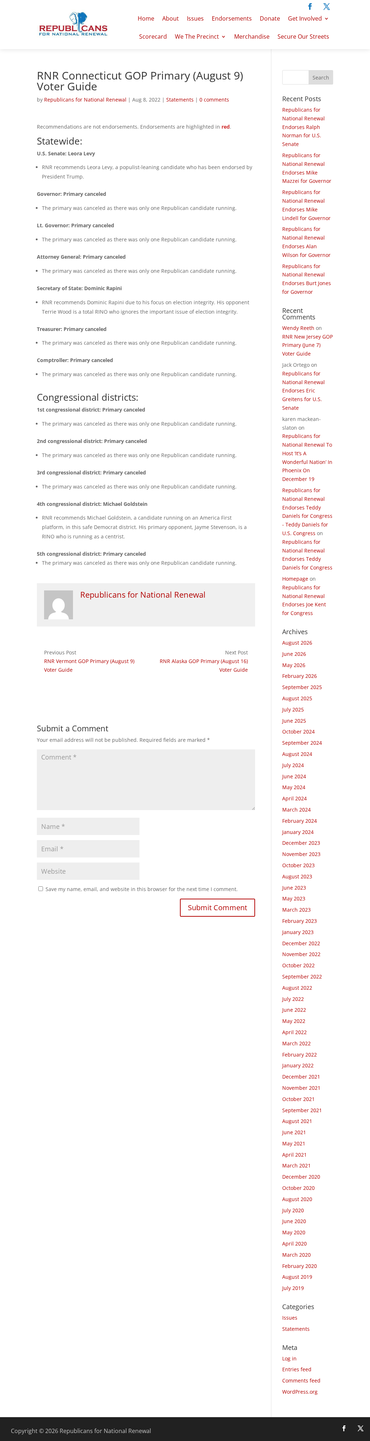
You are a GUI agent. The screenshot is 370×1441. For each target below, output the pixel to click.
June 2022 (294, 1009)
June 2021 (294, 1132)
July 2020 (293, 1210)
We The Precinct (197, 36)
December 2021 (301, 1076)
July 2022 (293, 998)
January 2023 (298, 932)
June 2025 (294, 720)
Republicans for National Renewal (85, 99)
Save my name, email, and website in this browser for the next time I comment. (142, 889)
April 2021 (294, 1154)
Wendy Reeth (298, 327)
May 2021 (293, 1143)
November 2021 (301, 1087)
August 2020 (297, 1199)
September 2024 (302, 742)
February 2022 (299, 1054)
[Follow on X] (326, 6)
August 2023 (297, 876)
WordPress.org (300, 1391)
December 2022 (301, 943)
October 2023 (298, 865)
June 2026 (294, 653)
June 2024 (294, 776)
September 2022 (302, 976)
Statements (180, 99)
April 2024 (294, 798)
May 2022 (293, 1021)
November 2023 (301, 854)
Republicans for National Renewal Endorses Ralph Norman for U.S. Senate (303, 126)
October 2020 (298, 1187)
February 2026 (299, 675)
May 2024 (293, 787)
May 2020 (293, 1232)
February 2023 (299, 920)
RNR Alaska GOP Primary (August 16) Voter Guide (204, 665)
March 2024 (296, 809)
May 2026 (293, 665)
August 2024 (297, 753)
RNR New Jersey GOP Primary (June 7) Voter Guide (307, 345)
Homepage (295, 578)
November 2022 (301, 954)
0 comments (214, 99)
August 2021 (297, 1121)
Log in (289, 1358)
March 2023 (296, 909)
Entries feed (296, 1369)
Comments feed (301, 1380)
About (170, 18)
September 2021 (302, 1110)
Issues (195, 18)
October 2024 (298, 731)
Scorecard (153, 36)
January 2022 (298, 1065)
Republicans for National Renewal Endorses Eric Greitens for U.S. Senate (303, 390)
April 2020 (294, 1243)
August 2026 (297, 642)
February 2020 (299, 1266)
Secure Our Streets (303, 36)
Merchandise (252, 36)
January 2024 (298, 832)
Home (146, 18)
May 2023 (293, 898)
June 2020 (294, 1221)
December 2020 (301, 1176)
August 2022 (297, 987)
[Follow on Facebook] (310, 6)
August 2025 (297, 698)
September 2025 (302, 687)
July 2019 (293, 1288)
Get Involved (305, 18)
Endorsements (232, 18)
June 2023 (294, 887)
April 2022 (294, 1032)
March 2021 (296, 1165)
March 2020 (296, 1254)
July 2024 (293, 765)
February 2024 (299, 820)
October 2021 (298, 1099)
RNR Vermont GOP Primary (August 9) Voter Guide (89, 665)
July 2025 (293, 709)
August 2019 (297, 1276)
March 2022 (296, 1043)
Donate (270, 18)
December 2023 (301, 842)
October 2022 (298, 965)
